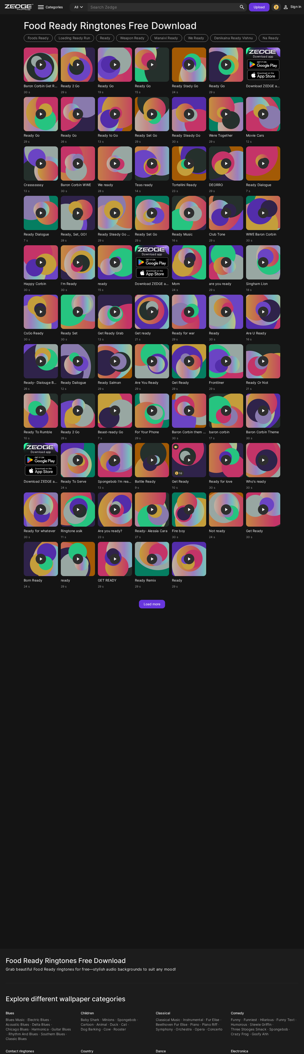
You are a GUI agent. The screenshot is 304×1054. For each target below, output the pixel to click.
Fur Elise (212, 1020)
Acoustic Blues (17, 1024)
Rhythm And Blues (23, 1034)
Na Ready (271, 38)
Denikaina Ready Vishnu (233, 38)
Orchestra (184, 1029)
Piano (194, 1024)
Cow (107, 1029)
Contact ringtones (20, 1051)
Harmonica (40, 1029)
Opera (200, 1029)
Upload (259, 7)
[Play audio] (41, 64)
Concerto (215, 1029)
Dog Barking (91, 1029)
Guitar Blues (61, 1029)
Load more (152, 604)
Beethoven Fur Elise (171, 1024)
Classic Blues (16, 1039)
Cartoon (87, 1024)
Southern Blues (53, 1034)
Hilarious (267, 1020)
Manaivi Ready (166, 38)
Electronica (239, 1051)
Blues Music (15, 1020)
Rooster (120, 1029)
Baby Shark (90, 1020)
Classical (163, 1013)
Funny (236, 1020)
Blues (10, 1013)
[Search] (242, 7)
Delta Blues (41, 1024)
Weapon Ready (132, 38)
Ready (105, 38)
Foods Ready (38, 38)
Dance (161, 1051)
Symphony (164, 1029)
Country (87, 1051)
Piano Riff (210, 1024)
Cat (124, 1024)
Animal (101, 1024)
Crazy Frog (240, 1034)
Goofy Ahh (260, 1034)
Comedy (237, 1013)
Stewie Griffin (260, 1024)
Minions (108, 1020)
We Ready (196, 38)
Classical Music (168, 1020)
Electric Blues (38, 1020)
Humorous (239, 1024)
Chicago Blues (17, 1029)
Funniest (250, 1020)
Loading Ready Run (74, 38)
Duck (114, 1024)
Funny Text (285, 1020)
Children (87, 1013)
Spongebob (126, 1020)
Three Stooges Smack (248, 1029)
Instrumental (193, 1020)
